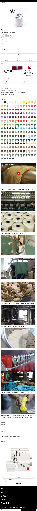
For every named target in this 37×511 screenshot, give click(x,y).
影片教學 (14, 490)
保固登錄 (2, 490)
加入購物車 (12, 509)
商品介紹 (6, 60)
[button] (35, 465)
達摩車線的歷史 (3, 419)
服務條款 (11, 490)
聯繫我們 (17, 490)
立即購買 (28, 509)
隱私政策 (8, 490)
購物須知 (5, 490)
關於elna (20, 490)
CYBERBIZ (24, 507)
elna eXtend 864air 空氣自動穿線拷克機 (8, 479)
